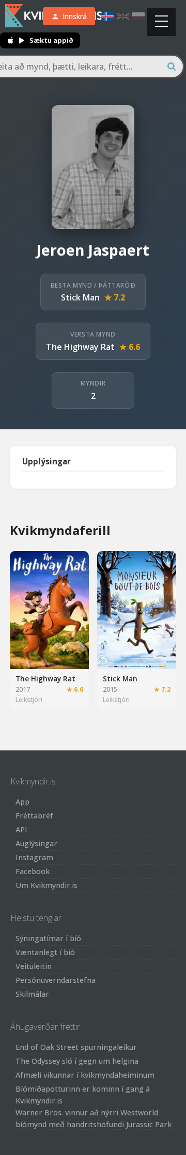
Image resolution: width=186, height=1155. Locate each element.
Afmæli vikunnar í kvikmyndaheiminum (85, 1075)
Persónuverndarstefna (56, 980)
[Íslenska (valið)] (107, 16)
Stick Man (80, 297)
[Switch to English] (123, 16)
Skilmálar (32, 994)
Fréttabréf (34, 816)
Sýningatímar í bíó (48, 938)
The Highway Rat (80, 347)
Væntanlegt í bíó (45, 952)
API (21, 829)
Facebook (33, 871)
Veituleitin (34, 966)
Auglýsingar (36, 843)
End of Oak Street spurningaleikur (76, 1047)
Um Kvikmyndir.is (47, 885)
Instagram (34, 857)
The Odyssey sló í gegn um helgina (77, 1061)
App (22, 802)
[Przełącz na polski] (138, 16)
